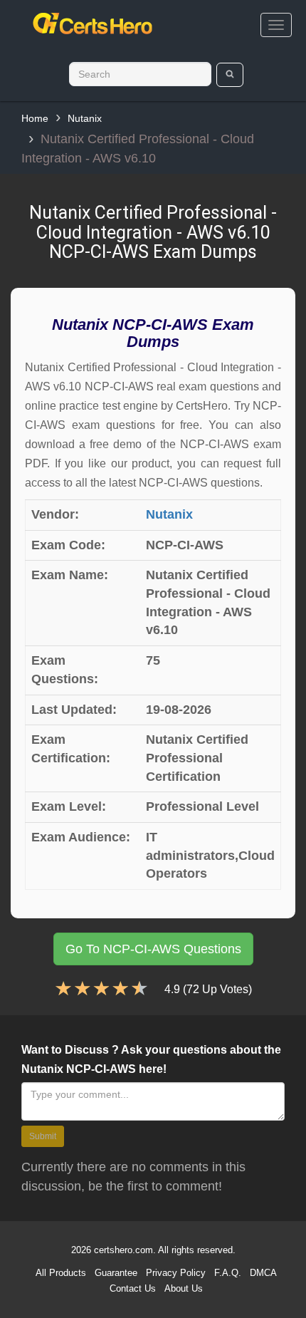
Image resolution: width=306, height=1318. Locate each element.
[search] (230, 75)
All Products (61, 1272)
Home (34, 118)
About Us (183, 1288)
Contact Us (133, 1288)
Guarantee (116, 1272)
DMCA (263, 1272)
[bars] (276, 25)
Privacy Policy (176, 1272)
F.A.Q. (227, 1272)
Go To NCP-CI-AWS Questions (153, 949)
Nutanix (85, 118)
